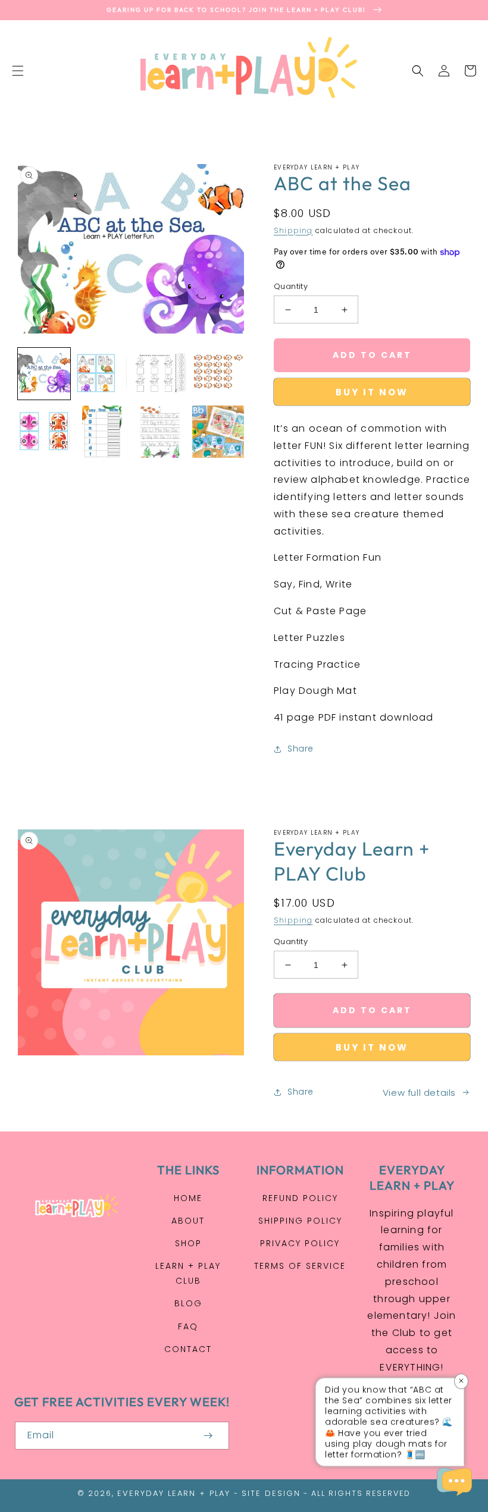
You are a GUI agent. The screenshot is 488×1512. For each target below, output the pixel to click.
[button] (18, 71)
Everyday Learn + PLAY (173, 1493)
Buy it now (372, 392)
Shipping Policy (300, 1221)
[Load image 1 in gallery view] (44, 374)
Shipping (293, 230)
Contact (188, 1349)
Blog (188, 1303)
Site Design (271, 1493)
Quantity (291, 286)
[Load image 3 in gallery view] (160, 374)
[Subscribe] (208, 1436)
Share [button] (300, 749)
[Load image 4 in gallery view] (218, 374)
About (188, 1221)
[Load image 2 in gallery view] (102, 374)
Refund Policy (300, 1198)
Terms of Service (300, 1266)
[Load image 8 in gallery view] (218, 431)
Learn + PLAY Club (188, 1273)
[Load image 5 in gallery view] (44, 431)
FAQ (188, 1326)
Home (188, 1198)
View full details (419, 1092)
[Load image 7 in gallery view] (160, 431)
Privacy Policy (300, 1243)
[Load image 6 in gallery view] (102, 431)
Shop (188, 1243)
